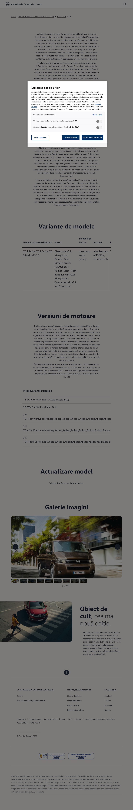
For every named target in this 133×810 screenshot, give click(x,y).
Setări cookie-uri (40, 137)
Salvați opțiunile (71, 137)
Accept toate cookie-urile (92, 137)
